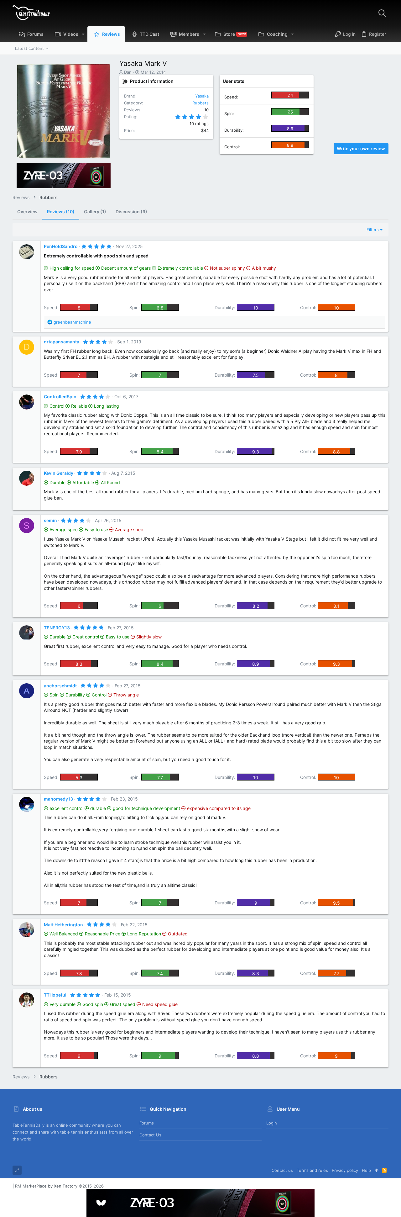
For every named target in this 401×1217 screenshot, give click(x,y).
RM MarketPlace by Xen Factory (59, 1185)
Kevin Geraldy (58, 473)
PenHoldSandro (61, 246)
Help (366, 1170)
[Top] (376, 1170)
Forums (146, 1122)
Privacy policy (345, 1170)
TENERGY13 (57, 627)
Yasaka (202, 95)
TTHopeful (55, 994)
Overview (27, 211)
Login (271, 1122)
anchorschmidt (60, 685)
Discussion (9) (131, 211)
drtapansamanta (61, 341)
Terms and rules (312, 1170)
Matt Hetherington (63, 924)
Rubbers (200, 102)
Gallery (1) (95, 211)
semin (50, 520)
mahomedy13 (58, 799)
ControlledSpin (60, 396)
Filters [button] (373, 229)
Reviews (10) (61, 211)
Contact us (150, 1134)
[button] (83, 34)
